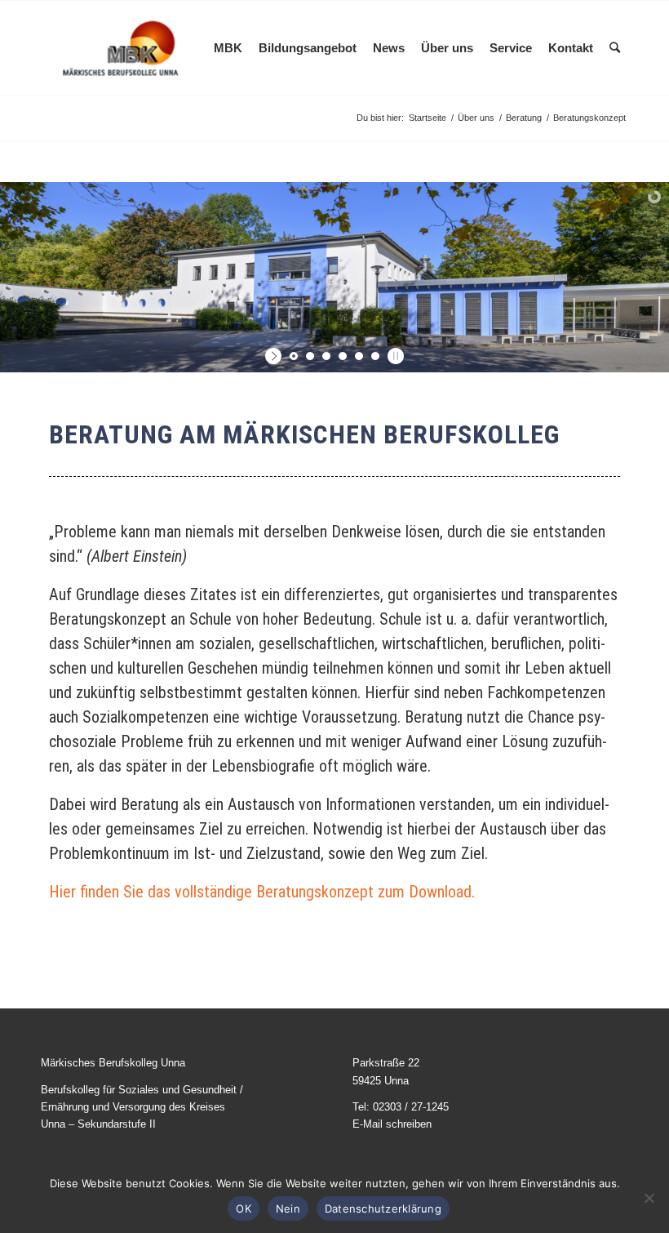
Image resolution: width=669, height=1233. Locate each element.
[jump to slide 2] (310, 356)
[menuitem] (228, 48)
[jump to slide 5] (359, 356)
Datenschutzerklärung (383, 1208)
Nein (288, 1208)
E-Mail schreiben (392, 1124)
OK (243, 1208)
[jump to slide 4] (342, 356)
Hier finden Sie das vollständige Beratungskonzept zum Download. (262, 891)
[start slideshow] (275, 356)
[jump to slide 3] (326, 356)
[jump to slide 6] (375, 356)
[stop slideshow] (393, 356)
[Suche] (614, 48)
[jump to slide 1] (294, 356)
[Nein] (648, 1198)
